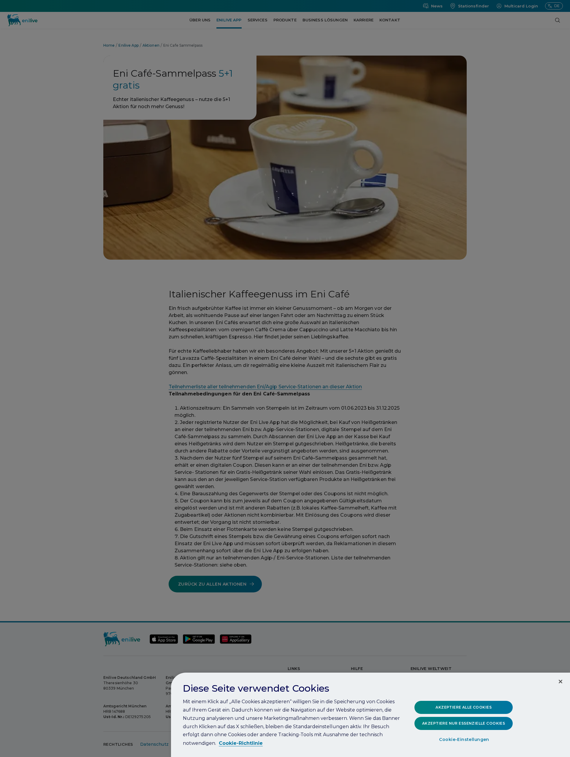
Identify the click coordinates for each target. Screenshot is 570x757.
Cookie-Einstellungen (464, 739)
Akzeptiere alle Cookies (464, 707)
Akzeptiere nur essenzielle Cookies (463, 723)
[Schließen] (560, 681)
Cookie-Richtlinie (241, 743)
